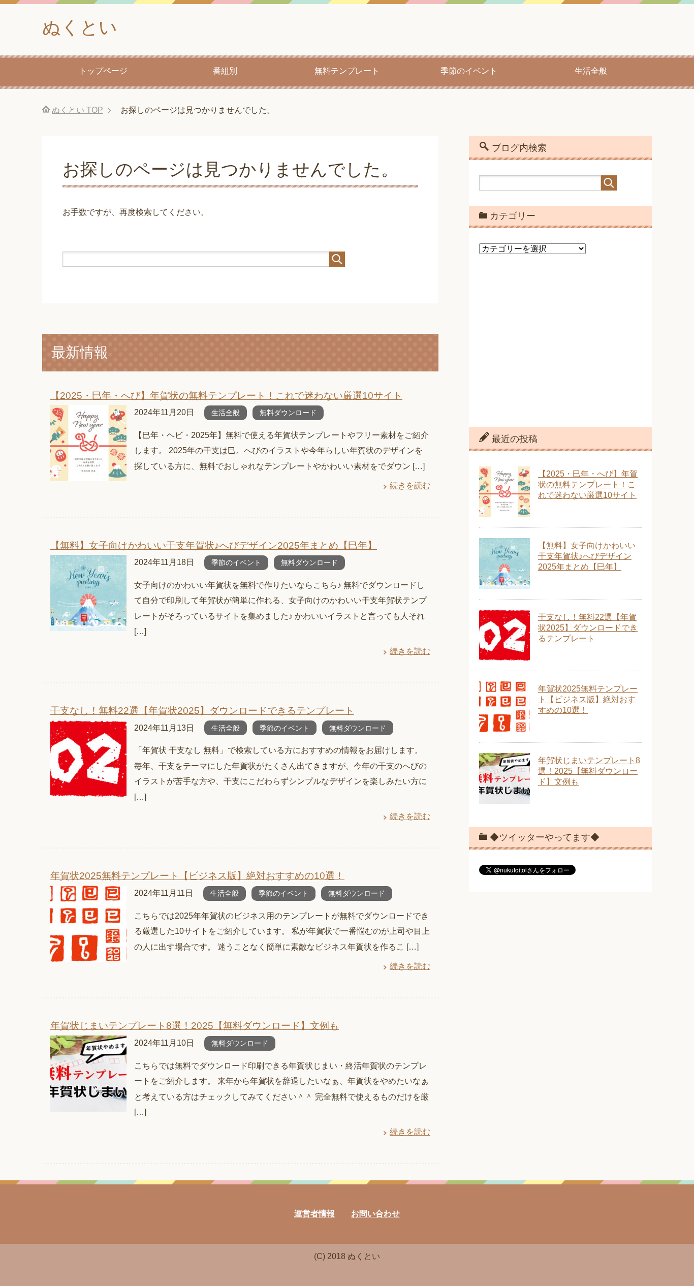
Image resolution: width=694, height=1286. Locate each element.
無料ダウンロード (288, 413)
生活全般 (591, 71)
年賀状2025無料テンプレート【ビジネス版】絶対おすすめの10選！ (197, 875)
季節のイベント (468, 71)
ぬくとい (79, 27)
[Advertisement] (560, 348)
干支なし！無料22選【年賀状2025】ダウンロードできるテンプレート (202, 710)
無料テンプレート (347, 71)
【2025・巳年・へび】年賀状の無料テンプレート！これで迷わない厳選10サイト (226, 395)
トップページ (103, 71)
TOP (77, 110)
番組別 (225, 71)
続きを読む (410, 485)
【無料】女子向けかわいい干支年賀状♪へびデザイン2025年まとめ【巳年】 (213, 545)
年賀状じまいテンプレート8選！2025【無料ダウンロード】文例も (194, 1025)
